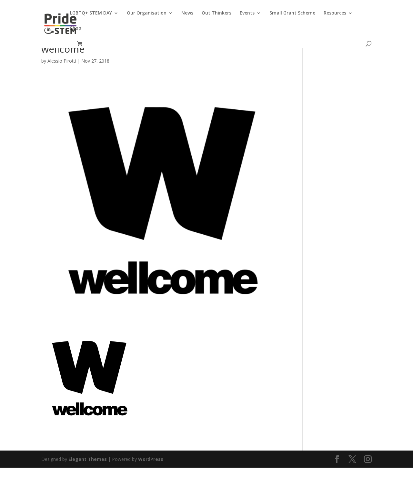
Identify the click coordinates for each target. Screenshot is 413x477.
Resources (335, 13)
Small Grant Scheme (292, 13)
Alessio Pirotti (61, 61)
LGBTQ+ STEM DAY (91, 13)
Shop (75, 28)
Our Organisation (146, 13)
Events (247, 13)
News (187, 13)
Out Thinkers (216, 13)
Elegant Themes (87, 459)
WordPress (150, 459)
